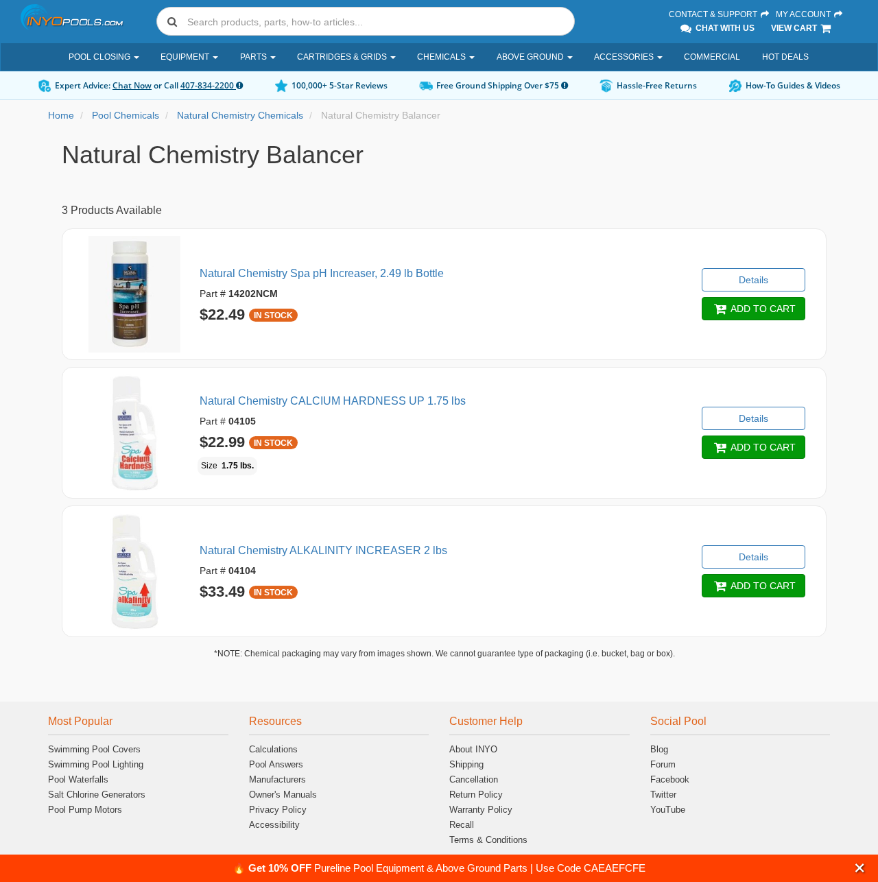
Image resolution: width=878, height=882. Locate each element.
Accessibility (274, 825)
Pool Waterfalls (78, 779)
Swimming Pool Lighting (95, 764)
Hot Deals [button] (785, 57)
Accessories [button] (625, 57)
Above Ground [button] (531, 57)
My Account (804, 14)
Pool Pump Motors (85, 809)
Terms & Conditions (488, 840)
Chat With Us (724, 28)
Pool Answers (276, 764)
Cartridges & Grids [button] (343, 57)
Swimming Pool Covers (94, 749)
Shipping (466, 764)
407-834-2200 (208, 85)
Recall (461, 825)
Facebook (669, 779)
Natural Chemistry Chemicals (240, 115)
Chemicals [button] (442, 57)
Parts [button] (254, 57)
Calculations (273, 749)
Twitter (663, 794)
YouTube (667, 809)
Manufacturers (277, 779)
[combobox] (365, 21)
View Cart (795, 28)
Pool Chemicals (125, 115)
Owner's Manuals (283, 794)
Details (753, 279)
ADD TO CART (762, 308)
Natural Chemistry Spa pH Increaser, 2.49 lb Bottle (322, 273)
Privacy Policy (278, 809)
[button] (859, 868)
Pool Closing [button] (100, 57)
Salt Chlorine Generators (96, 794)
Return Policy (476, 794)
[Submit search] (172, 21)
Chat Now (132, 85)
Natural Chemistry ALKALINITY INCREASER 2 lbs (323, 550)
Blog (659, 749)
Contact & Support (714, 14)
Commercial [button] (712, 57)
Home (61, 115)
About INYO (473, 749)
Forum (663, 764)
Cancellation (473, 779)
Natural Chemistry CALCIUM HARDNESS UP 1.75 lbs (333, 401)
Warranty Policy (480, 809)
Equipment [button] (186, 57)
